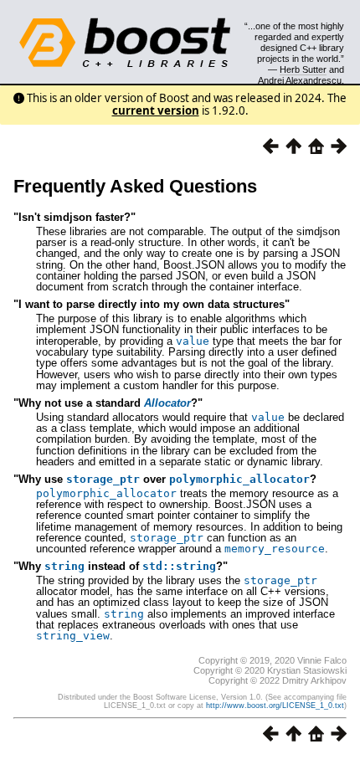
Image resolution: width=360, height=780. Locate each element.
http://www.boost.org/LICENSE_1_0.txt (275, 705)
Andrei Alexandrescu (300, 80)
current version (155, 110)
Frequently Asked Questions (135, 186)
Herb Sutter (303, 69)
